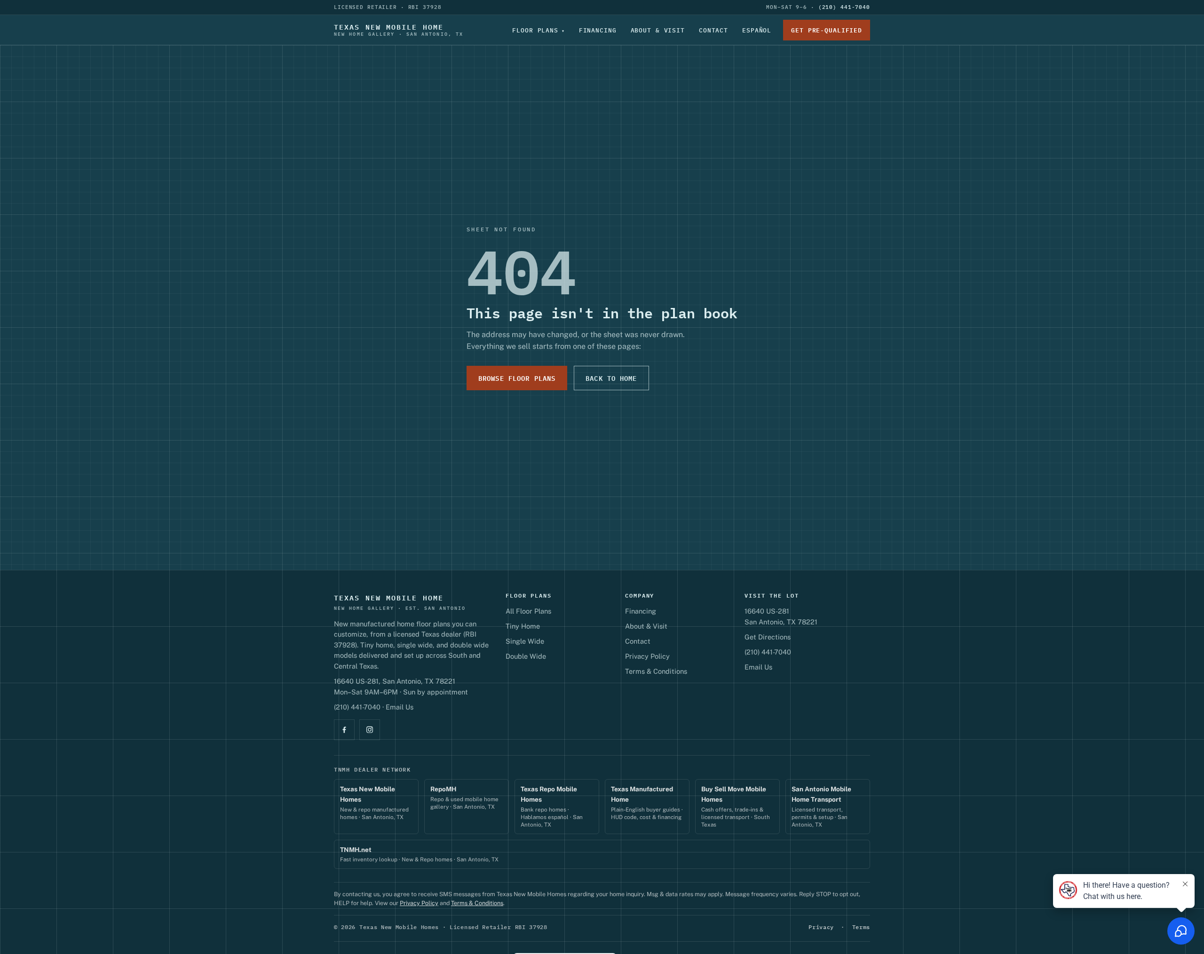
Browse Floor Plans (516, 377)
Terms (861, 926)
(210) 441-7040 (844, 7)
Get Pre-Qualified (826, 30)
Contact (713, 30)
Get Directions (768, 637)
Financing (598, 30)
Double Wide (526, 656)
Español (756, 30)
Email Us (399, 707)
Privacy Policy (647, 656)
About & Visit (658, 30)
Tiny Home (523, 626)
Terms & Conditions (656, 671)
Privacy (821, 926)
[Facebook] (344, 729)
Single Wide (525, 641)
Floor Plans (535, 30)
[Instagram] (369, 729)
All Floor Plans (528, 611)
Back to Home (611, 377)
